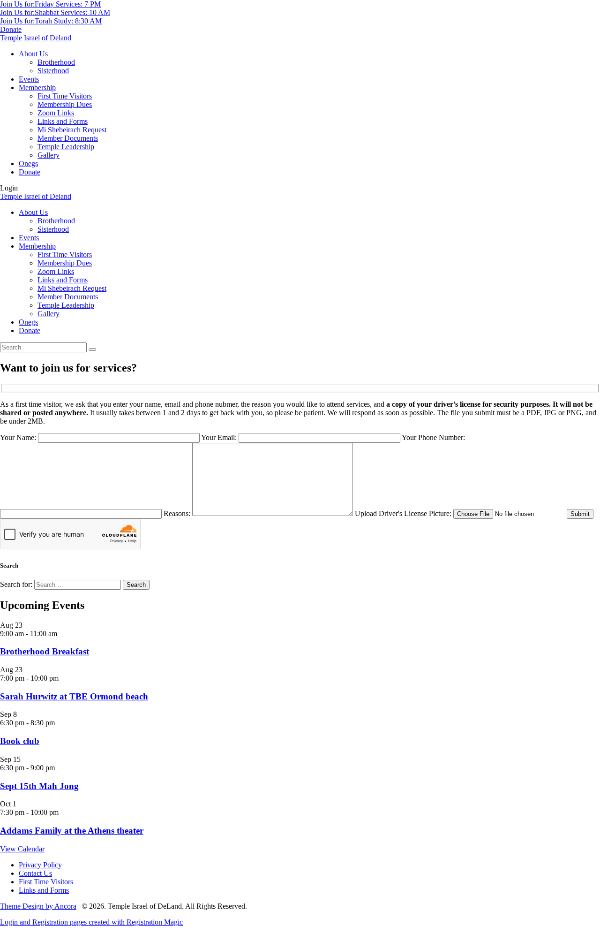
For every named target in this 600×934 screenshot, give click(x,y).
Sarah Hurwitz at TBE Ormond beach (74, 696)
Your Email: (220, 437)
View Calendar (22, 849)
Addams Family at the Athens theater (71, 830)
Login (9, 188)
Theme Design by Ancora (38, 906)
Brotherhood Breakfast (44, 651)
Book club (19, 741)
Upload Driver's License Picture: (404, 513)
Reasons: (178, 513)
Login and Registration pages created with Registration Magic (91, 922)
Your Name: (19, 437)
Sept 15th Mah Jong (39, 786)
